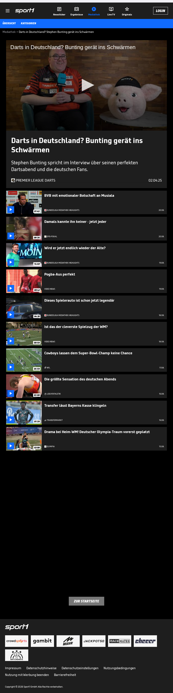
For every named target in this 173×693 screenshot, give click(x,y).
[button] (86, 85)
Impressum (13, 668)
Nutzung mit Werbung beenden (27, 675)
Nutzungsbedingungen (120, 668)
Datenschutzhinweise (41, 668)
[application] (86, 85)
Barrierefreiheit (65, 675)
